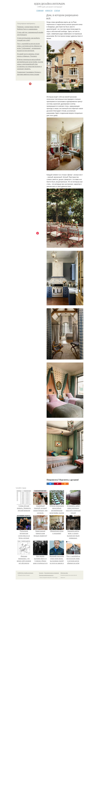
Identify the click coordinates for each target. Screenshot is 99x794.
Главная (40, 10)
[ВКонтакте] (50, 484)
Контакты (41, 573)
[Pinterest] (57, 484)
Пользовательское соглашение (51, 573)
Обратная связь (64, 573)
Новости (48, 10)
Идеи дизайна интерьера (49, 3)
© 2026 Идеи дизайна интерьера (25, 573)
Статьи (57, 10)
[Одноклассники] (65, 484)
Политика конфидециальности (46, 575)
